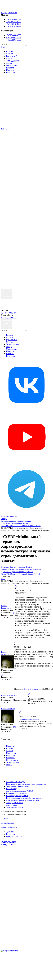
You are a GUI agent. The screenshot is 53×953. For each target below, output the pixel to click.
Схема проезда (7, 823)
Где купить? (11, 56)
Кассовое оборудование (16, 793)
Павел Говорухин (6, 607)
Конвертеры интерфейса (17, 795)
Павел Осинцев (5, 653)
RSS (3, 579)
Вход (3, 47)
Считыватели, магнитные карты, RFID (23, 800)
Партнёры (10, 758)
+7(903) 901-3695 (13, 40)
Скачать (9, 54)
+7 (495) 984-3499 (8, 313)
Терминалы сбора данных (17, 786)
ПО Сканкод (11, 788)
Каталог (9, 51)
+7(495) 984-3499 (13, 19)
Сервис (9, 58)
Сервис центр (12, 760)
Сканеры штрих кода (15, 781)
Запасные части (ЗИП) (16, 807)
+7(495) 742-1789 (13, 22)
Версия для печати (9, 827)
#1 (16, 586)
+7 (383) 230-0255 (8, 317)
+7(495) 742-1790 (13, 24)
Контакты (10, 72)
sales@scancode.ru (14, 836)
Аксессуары (11, 805)
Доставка (10, 832)
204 (2, 675)
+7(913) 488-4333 (13, 35)
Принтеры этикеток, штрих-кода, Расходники (26, 784)
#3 (29, 694)
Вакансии (10, 834)
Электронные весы (14, 803)
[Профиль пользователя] (7, 668)
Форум (9, 63)
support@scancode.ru (30, 719)
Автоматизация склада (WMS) (19, 791)
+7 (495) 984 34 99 (9, 12)
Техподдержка (12, 61)
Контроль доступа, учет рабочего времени (24, 798)
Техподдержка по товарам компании (25, 569)
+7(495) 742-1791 (13, 26)
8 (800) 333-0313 (8, 844)
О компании (11, 65)
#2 (15, 642)
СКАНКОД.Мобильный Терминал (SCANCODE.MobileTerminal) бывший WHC (21, 573)
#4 (20, 712)
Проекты (10, 70)
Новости (10, 68)
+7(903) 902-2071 (13, 37)
